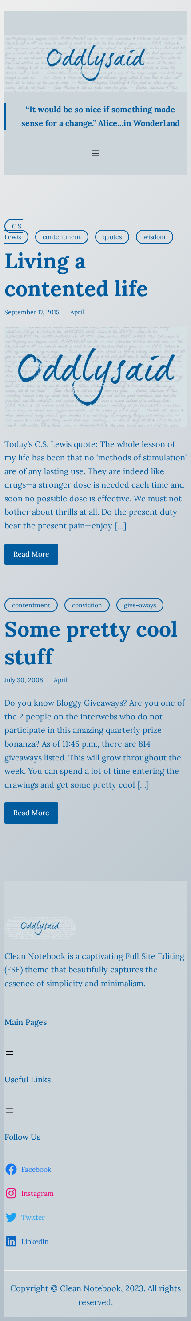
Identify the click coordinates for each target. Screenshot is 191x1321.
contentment (62, 237)
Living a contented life (76, 274)
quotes (112, 237)
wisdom (154, 237)
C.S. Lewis (13, 231)
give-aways (140, 605)
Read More (31, 553)
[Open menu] (95, 153)
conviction (87, 605)
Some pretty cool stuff (91, 642)
